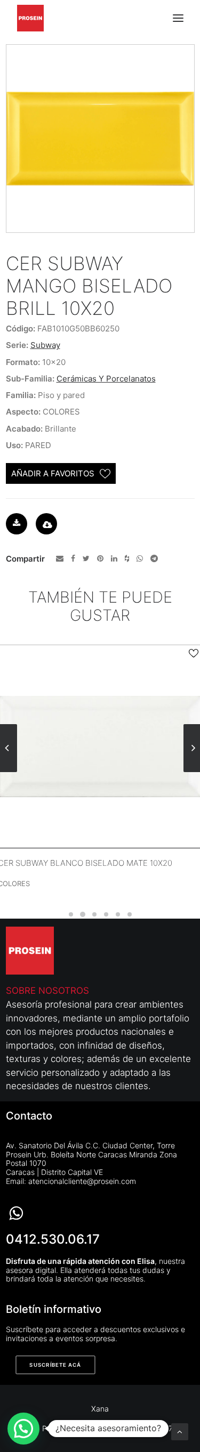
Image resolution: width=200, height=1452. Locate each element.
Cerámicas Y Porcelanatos (106, 379)
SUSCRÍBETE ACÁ (55, 1365)
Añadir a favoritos (52, 473)
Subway (45, 345)
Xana (100, 1408)
